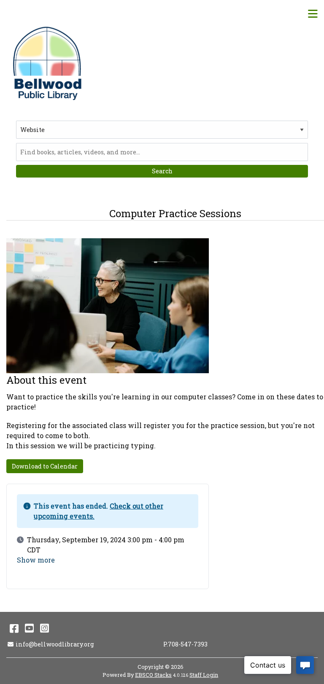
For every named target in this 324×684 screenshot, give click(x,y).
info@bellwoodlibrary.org (54, 644)
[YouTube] (29, 628)
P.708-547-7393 (185, 644)
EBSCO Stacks (153, 674)
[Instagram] (44, 628)
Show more (36, 560)
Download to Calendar (45, 466)
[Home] (48, 63)
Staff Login (203, 674)
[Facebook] (14, 628)
